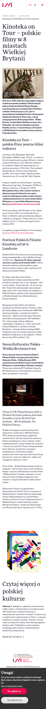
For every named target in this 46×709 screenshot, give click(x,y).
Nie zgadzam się (14, 700)
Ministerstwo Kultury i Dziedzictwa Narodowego (23, 655)
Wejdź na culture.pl (12, 637)
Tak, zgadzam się (13, 691)
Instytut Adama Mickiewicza (22, 660)
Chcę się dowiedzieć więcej (11, 686)
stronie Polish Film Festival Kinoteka (19, 233)
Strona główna (8, 16)
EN (30, 5)
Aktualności (24, 16)
